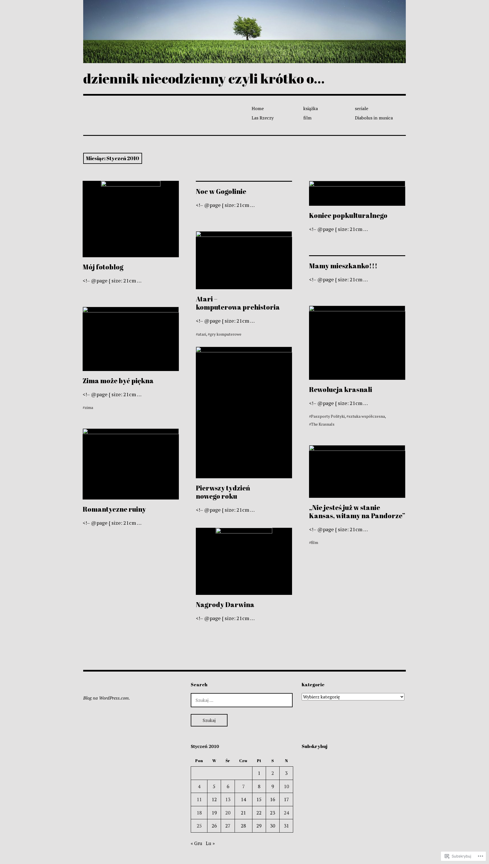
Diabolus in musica (374, 118)
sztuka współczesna (366, 416)
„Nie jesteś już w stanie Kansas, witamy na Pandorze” (357, 511)
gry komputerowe (225, 334)
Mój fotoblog (103, 266)
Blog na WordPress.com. (106, 698)
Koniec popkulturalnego (348, 215)
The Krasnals (322, 424)
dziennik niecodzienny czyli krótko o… (204, 78)
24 (286, 812)
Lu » (210, 843)
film (307, 118)
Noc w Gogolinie (221, 191)
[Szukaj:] (242, 700)
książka (310, 108)
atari (202, 334)
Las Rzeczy (263, 118)
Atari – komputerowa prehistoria (238, 303)
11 (199, 799)
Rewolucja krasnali (340, 389)
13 (227, 799)
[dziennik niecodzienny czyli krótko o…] (244, 31)
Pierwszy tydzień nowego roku (223, 492)
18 (199, 812)
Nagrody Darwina (225, 604)
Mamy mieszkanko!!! (343, 265)
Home (258, 108)
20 (227, 812)
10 (286, 786)
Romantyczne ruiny (114, 509)
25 (199, 825)
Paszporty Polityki (328, 416)
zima (89, 407)
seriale (361, 108)
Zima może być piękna (118, 380)
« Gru (196, 843)
